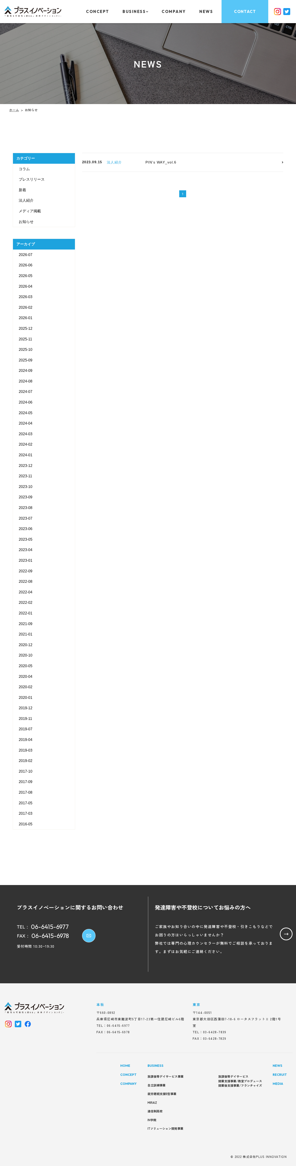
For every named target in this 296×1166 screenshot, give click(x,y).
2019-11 (25, 719)
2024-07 (25, 392)
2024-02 (25, 444)
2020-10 (25, 655)
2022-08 (25, 581)
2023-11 (25, 476)
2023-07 (25, 518)
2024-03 (25, 434)
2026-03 (25, 297)
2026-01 (25, 318)
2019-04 (25, 740)
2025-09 (25, 360)
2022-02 (25, 603)
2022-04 (25, 592)
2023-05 (25, 539)
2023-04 (25, 550)
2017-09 (25, 782)
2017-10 (25, 771)
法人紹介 (26, 200)
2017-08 (25, 792)
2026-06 (25, 265)
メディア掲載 (30, 211)
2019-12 (25, 708)
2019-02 (25, 761)
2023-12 (25, 466)
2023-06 (25, 529)
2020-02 (25, 687)
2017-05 (25, 803)
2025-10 (25, 350)
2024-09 (25, 371)
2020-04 (25, 676)
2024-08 (25, 381)
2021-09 (25, 624)
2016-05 (25, 824)
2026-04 (25, 286)
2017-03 (25, 813)
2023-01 (25, 560)
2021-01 (25, 634)
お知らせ (26, 222)
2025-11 (25, 339)
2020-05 (25, 666)
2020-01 (25, 698)
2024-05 (25, 413)
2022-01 (25, 613)
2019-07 (25, 729)
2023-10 (25, 487)
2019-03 (25, 750)
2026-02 (25, 307)
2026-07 (25, 255)
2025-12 (25, 328)
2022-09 (25, 571)
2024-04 (25, 423)
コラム (24, 169)
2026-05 (25, 276)
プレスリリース (32, 179)
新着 (22, 190)
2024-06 (25, 402)
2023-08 (25, 508)
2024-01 (25, 455)
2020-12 (25, 645)
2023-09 (25, 497)
